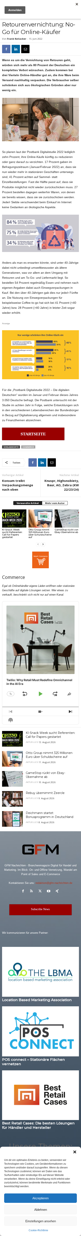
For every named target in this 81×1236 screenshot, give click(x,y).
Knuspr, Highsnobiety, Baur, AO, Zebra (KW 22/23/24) (61, 485)
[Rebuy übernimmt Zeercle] (12, 799)
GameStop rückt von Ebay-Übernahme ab (66, 531)
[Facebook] (6, 49)
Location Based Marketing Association (37, 1000)
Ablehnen (40, 1209)
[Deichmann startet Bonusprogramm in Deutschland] (12, 819)
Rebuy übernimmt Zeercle (45, 793)
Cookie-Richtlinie (38, 1230)
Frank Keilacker (16, 38)
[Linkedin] (16, 49)
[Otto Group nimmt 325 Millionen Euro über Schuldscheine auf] (40, 518)
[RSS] (32, 891)
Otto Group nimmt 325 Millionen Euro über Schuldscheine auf (40, 533)
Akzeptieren (40, 1198)
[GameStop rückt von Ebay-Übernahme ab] (67, 518)
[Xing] (57, 891)
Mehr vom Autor (55, 503)
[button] (75, 1152)
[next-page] (43, 544)
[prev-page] (38, 544)
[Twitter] (41, 891)
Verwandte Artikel (28, 503)
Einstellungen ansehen (40, 1221)
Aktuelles (32, 742)
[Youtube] (49, 891)
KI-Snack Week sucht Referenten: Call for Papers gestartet (12, 533)
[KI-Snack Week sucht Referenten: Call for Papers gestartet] (14, 518)
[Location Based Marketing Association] (40, 972)
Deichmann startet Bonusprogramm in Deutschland (49, 815)
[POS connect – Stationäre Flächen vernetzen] (40, 1031)
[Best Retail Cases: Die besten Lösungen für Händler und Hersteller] (40, 1095)
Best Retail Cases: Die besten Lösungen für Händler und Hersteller (38, 1125)
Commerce (28, 447)
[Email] (25, 49)
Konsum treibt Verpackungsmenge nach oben (17, 485)
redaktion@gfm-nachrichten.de (54, 882)
